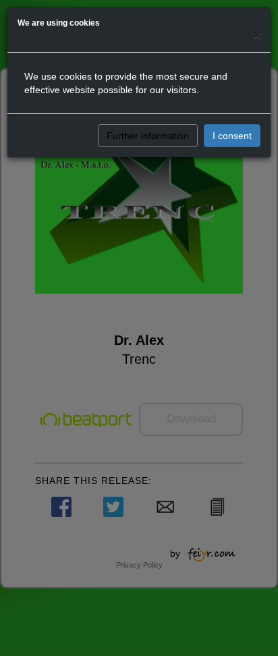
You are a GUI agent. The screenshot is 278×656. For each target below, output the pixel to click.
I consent (232, 135)
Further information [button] (148, 135)
